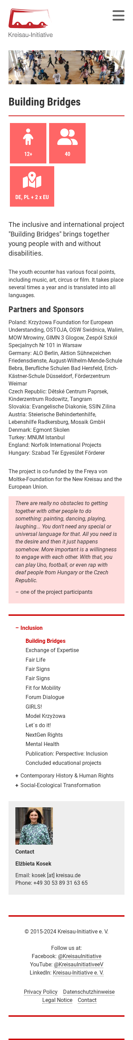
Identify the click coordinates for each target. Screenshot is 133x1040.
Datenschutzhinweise (89, 992)
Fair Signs (38, 669)
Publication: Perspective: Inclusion (67, 753)
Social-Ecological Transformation (60, 785)
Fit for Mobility (43, 688)
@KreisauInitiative (79, 956)
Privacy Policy (41, 992)
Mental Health (42, 744)
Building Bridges (45, 641)
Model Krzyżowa (45, 716)
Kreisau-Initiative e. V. (78, 972)
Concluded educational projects (63, 763)
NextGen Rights (44, 735)
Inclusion (31, 628)
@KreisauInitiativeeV (78, 964)
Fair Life (35, 660)
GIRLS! (34, 706)
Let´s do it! (38, 725)
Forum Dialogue (45, 697)
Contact (87, 1000)
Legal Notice (57, 1000)
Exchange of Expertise (52, 650)
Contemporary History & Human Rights (67, 775)
